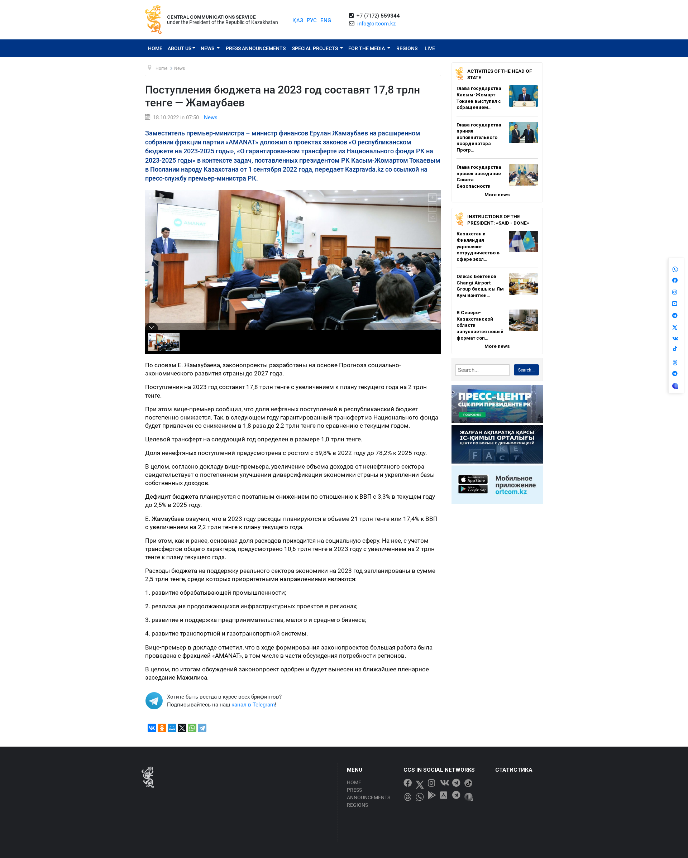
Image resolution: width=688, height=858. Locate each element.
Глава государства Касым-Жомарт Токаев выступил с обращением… (479, 97)
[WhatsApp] (192, 728)
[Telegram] (202, 728)
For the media (367, 48)
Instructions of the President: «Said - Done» (498, 220)
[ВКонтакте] (152, 728)
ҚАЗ (297, 20)
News (208, 48)
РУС (312, 20)
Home (155, 48)
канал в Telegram (253, 704)
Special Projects (315, 48)
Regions (406, 48)
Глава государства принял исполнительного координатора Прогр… (479, 137)
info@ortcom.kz (376, 23)
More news (497, 194)
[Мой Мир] (172, 728)
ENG (325, 20)
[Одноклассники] (162, 728)
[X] (182, 728)
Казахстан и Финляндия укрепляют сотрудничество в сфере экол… (478, 246)
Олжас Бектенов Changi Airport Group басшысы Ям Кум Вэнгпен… (480, 285)
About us (179, 48)
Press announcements (256, 48)
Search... (526, 370)
